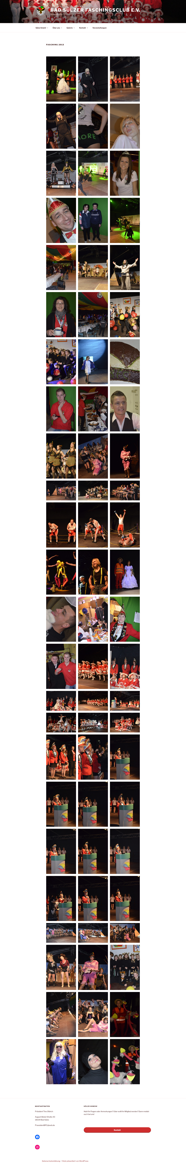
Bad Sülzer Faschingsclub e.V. (95, 10)
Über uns (56, 28)
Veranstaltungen (99, 28)
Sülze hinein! (41, 28)
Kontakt (82, 28)
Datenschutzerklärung (51, 1161)
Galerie (70, 28)
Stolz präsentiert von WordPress (75, 1161)
